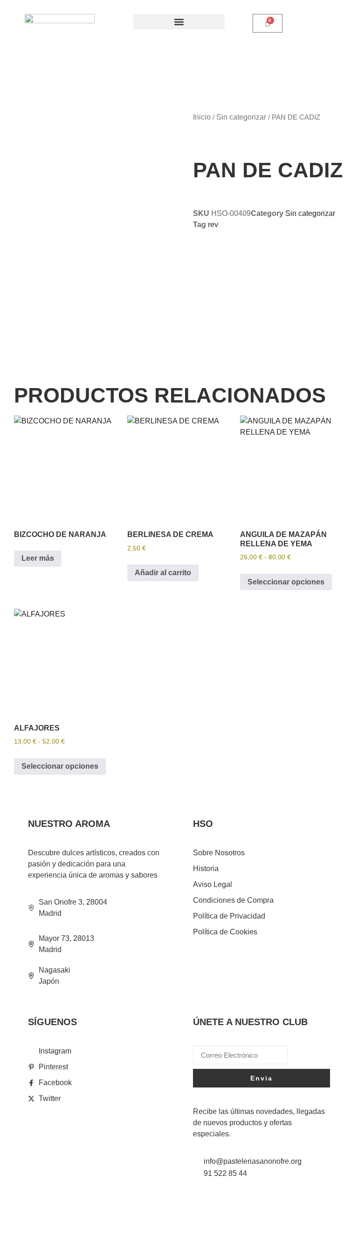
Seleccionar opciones (286, 582)
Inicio (202, 117)
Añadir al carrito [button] (163, 573)
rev (213, 224)
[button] (179, 21)
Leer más (37, 558)
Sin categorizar (241, 117)
